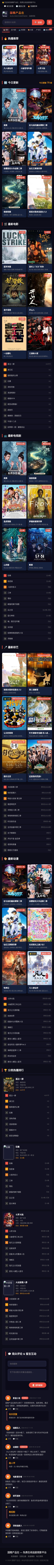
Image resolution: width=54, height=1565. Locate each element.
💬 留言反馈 (8, 6)
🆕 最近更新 (47, 29)
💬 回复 (15, 1409)
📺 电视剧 (22, 30)
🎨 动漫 (30, 30)
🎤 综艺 (38, 30)
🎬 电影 (13, 30)
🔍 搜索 (38, 22)
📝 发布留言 (38, 1385)
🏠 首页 (5, 30)
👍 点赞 (8, 1409)
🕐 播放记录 (20, 6)
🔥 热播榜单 (32, 6)
